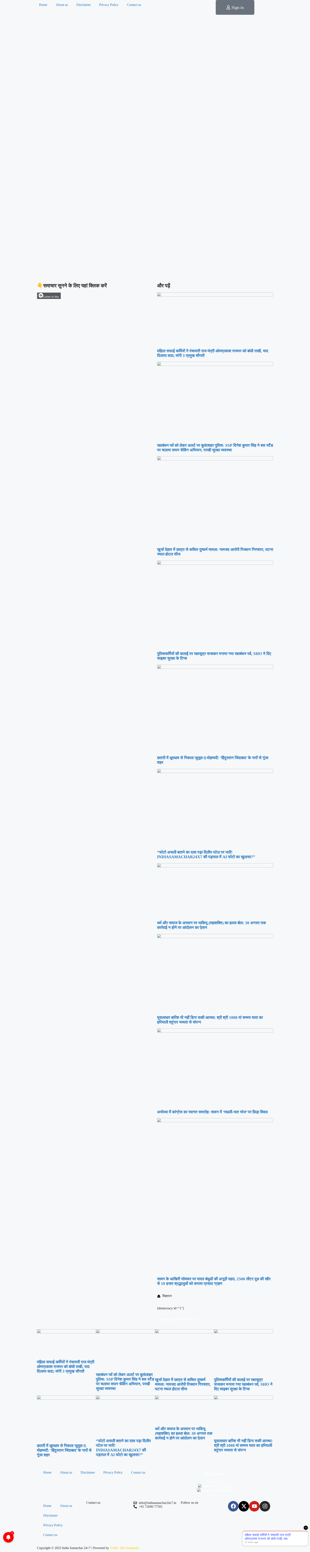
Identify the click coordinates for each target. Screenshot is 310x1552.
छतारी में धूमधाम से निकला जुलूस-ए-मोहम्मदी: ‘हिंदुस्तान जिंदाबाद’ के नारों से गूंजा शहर (64, 1450)
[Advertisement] (155, 249)
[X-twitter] (244, 1506)
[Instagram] (265, 1506)
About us (62, 5)
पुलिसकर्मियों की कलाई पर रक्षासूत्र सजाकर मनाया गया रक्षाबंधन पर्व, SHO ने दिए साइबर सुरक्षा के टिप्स (243, 1384)
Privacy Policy (109, 5)
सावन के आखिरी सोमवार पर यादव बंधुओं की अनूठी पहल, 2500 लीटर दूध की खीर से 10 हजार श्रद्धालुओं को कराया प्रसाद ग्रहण (214, 1281)
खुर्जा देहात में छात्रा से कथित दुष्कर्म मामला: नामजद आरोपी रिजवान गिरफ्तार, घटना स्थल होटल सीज (183, 1384)
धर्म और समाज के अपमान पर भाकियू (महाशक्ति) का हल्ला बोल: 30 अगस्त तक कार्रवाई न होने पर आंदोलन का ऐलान (183, 1433)
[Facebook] (233, 1506)
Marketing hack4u (169, 1319)
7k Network (190, 1319)
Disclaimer (83, 5)
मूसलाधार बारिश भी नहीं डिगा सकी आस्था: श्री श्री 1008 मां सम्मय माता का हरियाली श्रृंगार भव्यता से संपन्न (243, 1445)
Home (43, 5)
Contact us (134, 5)
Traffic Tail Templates (124, 1548)
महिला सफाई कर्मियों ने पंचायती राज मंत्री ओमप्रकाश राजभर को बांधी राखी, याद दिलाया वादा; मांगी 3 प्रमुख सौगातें (65, 1366)
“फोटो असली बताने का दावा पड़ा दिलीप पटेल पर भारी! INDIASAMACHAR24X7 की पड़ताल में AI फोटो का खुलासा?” (206, 854)
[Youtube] (254, 1506)
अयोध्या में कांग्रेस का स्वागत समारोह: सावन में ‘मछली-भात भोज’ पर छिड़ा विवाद (212, 1112)
